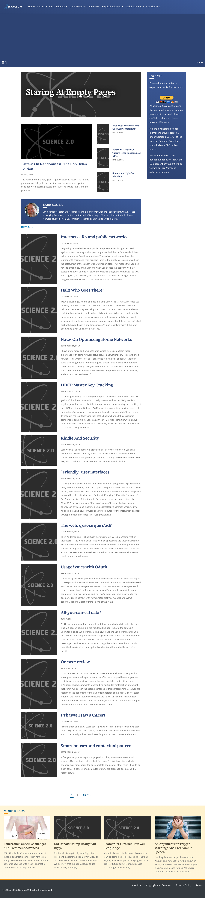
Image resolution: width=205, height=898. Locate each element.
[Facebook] (3, 62)
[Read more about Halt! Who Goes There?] (39, 310)
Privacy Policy (183, 885)
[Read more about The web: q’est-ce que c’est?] (39, 542)
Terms (199, 885)
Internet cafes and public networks (94, 237)
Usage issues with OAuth (84, 567)
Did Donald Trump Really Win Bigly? (75, 846)
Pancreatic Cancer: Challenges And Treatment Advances (25, 846)
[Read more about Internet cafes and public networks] (39, 259)
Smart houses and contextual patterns (97, 745)
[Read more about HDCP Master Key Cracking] (39, 407)
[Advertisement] (102, 38)
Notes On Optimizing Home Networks (96, 339)
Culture (41, 6)
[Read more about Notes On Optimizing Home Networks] (39, 357)
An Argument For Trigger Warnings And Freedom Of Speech (173, 848)
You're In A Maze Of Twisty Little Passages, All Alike (126, 153)
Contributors (153, 6)
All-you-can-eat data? (81, 612)
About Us (136, 885)
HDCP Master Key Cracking (87, 385)
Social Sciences (133, 6)
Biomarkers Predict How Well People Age (125, 846)
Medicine (93, 6)
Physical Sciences (111, 6)
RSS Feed (28, 227)
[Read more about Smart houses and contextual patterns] (39, 760)
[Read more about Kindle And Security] (39, 450)
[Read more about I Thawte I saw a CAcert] (39, 725)
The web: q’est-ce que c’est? (86, 525)
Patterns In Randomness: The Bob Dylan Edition (54, 166)
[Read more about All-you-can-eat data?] (39, 632)
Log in (200, 62)
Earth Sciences (57, 6)
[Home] (14, 7)
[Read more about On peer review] (39, 684)
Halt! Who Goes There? (82, 290)
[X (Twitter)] (6, 62)
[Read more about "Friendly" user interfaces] (39, 494)
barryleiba (53, 205)
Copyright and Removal (158, 885)
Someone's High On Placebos (123, 174)
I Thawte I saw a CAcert (83, 715)
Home (31, 6)
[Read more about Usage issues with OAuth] (39, 585)
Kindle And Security (80, 438)
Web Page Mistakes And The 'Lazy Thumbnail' (125, 127)
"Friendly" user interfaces (85, 472)
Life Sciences (77, 6)
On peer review (75, 662)
